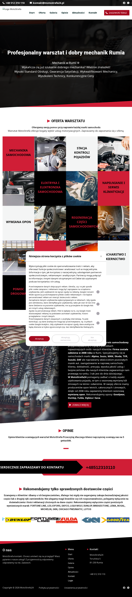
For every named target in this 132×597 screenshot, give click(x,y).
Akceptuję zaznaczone (65, 338)
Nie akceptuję (92, 338)
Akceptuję (39, 338)
